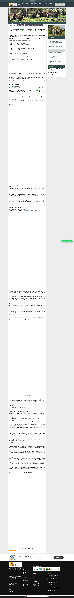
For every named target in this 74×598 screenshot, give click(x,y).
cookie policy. (44, 595)
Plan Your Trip (51, 66)
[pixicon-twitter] (50, 590)
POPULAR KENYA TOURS (53, 37)
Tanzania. (11, 573)
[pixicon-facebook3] (48, 590)
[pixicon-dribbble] (54, 590)
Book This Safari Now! (12, 550)
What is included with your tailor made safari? (55, 50)
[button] (67, 241)
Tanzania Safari (22, 29)
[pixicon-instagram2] (52, 590)
